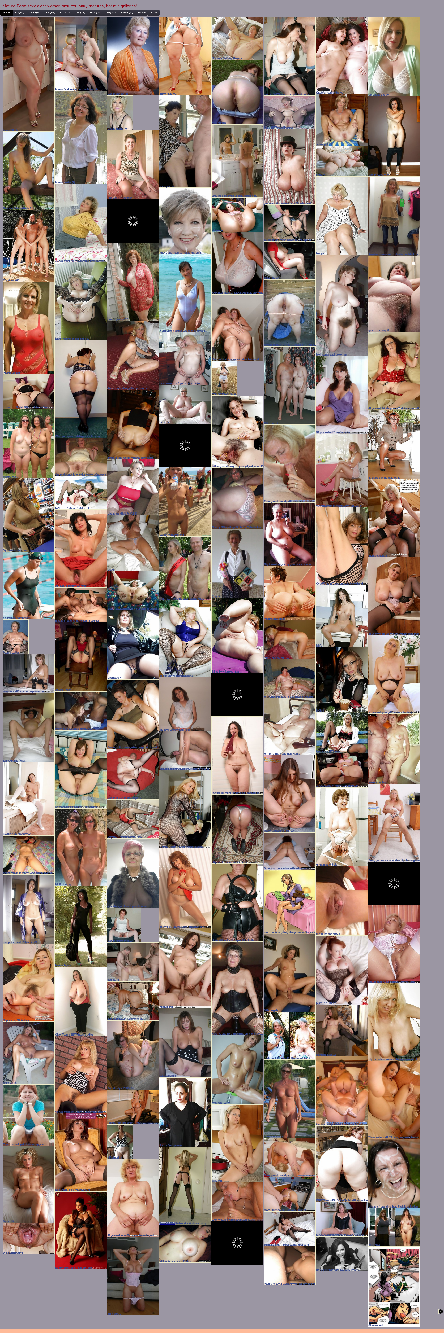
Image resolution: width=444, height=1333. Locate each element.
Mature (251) (35, 12)
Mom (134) (65, 12)
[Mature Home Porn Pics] (120, 112)
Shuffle (154, 12)
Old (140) (50, 12)
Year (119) (80, 12)
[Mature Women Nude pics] (224, 377)
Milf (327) (19, 12)
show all (6, 12)
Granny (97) (95, 12)
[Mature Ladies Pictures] (16, 636)
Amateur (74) (127, 12)
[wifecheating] (120, 1141)
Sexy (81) (111, 12)
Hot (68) (142, 12)
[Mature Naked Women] (124, 924)
